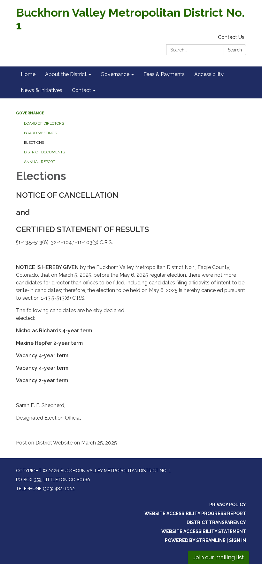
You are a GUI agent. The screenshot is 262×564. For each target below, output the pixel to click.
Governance (30, 113)
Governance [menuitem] (115, 74)
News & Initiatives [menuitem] (41, 90)
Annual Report (39, 161)
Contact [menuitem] (81, 90)
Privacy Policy (227, 504)
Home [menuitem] (28, 74)
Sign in (237, 540)
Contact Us (231, 37)
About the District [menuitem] (66, 74)
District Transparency (216, 522)
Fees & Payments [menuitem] (164, 74)
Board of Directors (44, 123)
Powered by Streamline (195, 540)
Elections (34, 142)
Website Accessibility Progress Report (195, 513)
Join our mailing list (218, 557)
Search (235, 49)
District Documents (44, 152)
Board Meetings (40, 133)
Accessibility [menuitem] (209, 74)
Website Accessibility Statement (203, 531)
